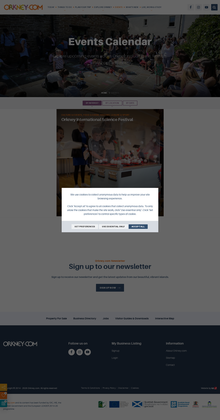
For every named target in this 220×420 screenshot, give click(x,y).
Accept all (138, 226)
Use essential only (113, 226)
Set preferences (85, 226)
